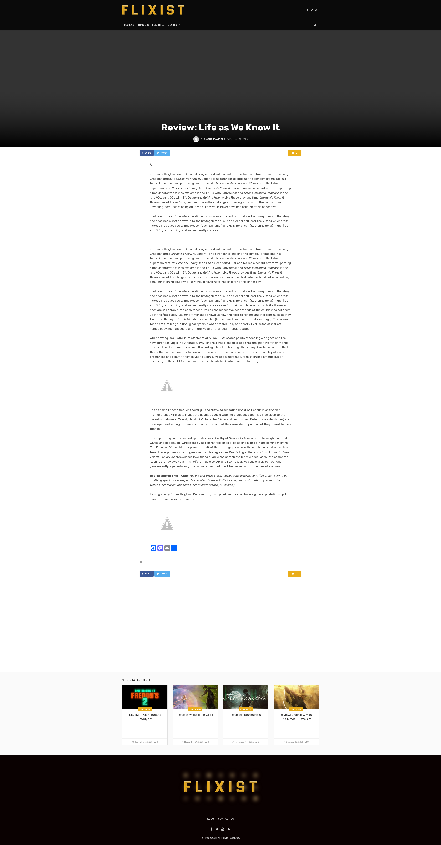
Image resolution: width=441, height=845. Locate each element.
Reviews (129, 25)
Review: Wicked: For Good (195, 714)
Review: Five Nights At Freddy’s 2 (145, 717)
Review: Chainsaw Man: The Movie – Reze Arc (296, 717)
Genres (172, 25)
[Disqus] (220, 627)
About (211, 818)
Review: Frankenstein (246, 714)
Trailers (143, 25)
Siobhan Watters (214, 139)
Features (158, 25)
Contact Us (226, 818)
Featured (145, 709)
